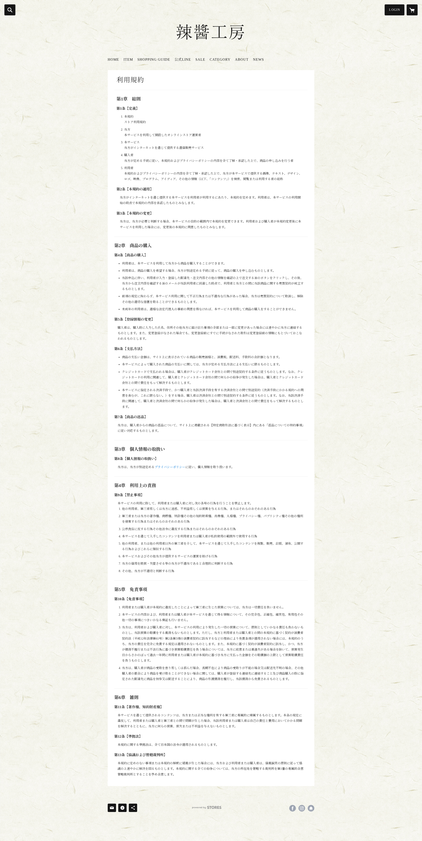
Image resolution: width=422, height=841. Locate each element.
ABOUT (242, 59)
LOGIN (394, 9)
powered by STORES (207, 807)
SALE (200, 59)
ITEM (128, 59)
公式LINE (183, 59)
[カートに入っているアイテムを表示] (412, 9)
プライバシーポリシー (170, 467)
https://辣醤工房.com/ (311, 808)
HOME (113, 59)
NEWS (258, 59)
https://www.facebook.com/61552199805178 (292, 808)
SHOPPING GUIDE (153, 59)
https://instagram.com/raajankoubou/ (301, 808)
